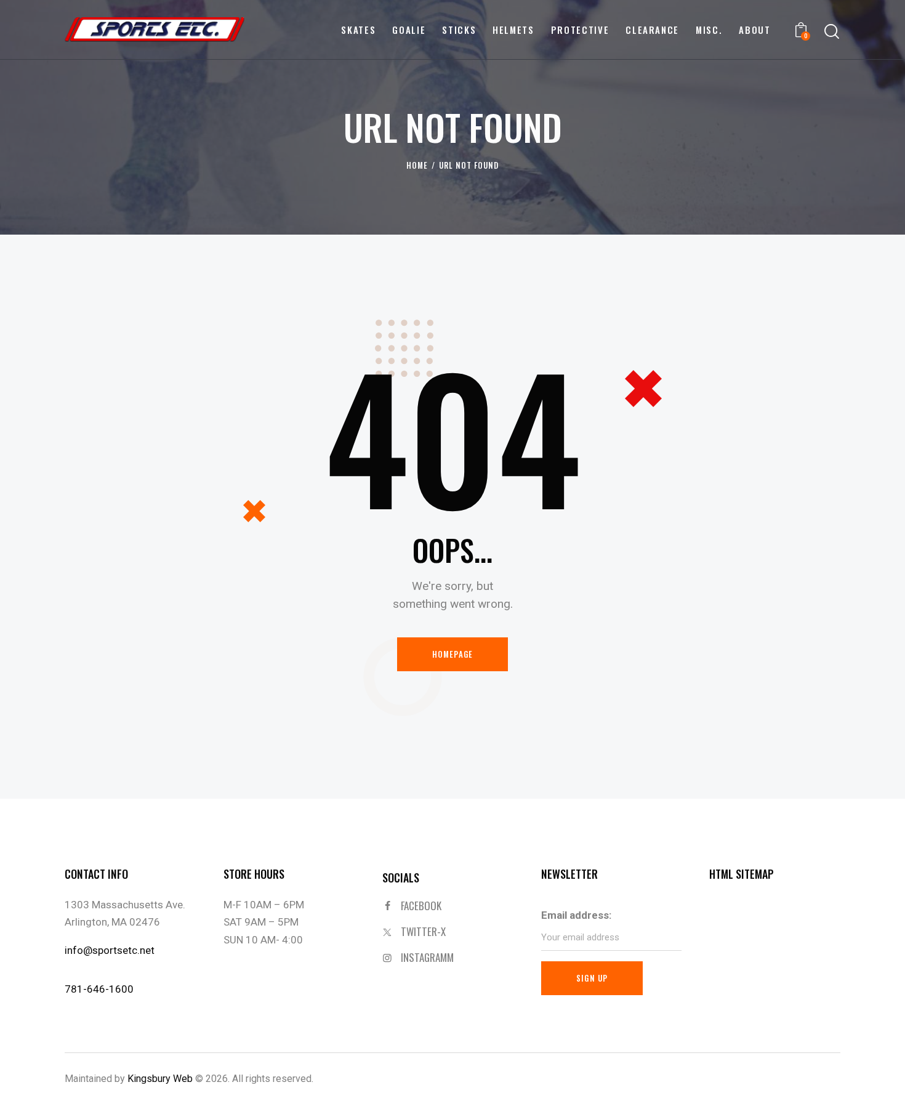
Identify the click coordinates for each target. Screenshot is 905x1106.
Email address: (576, 915)
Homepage (452, 654)
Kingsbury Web (160, 1078)
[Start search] (831, 32)
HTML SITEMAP (741, 874)
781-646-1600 (99, 989)
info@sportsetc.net (110, 950)
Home (417, 165)
